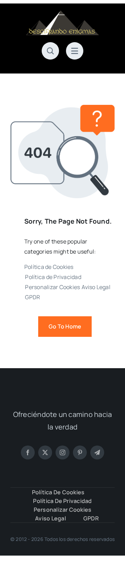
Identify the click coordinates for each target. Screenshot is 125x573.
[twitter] (45, 452)
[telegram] (97, 452)
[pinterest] (80, 452)
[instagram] (62, 452)
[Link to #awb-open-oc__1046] (50, 51)
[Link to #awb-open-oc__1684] (74, 51)
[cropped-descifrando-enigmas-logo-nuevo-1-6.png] (62, 13)
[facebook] (28, 452)
